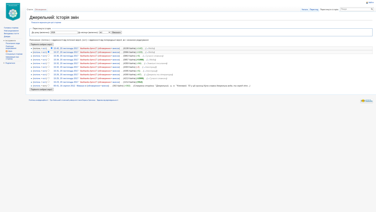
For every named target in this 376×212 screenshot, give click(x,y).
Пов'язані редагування (11, 47)
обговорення (104, 48)
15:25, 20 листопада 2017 (66, 78)
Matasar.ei (81, 86)
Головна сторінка (11, 28)
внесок (116, 48)
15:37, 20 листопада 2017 (66, 52)
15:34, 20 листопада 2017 (66, 59)
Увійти (371, 2)
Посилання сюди (13, 43)
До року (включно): (41, 32)
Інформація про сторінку (12, 58)
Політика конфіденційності (38, 100)
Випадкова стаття (11, 34)
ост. (44, 48)
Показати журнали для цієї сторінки (46, 22)
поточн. (37, 52)
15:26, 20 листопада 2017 (66, 74)
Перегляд (314, 9)
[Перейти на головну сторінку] (13, 12)
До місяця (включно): (88, 32)
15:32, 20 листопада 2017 (66, 63)
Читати (305, 9)
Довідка (7, 36)
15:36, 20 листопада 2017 (66, 56)
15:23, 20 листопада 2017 (66, 82)
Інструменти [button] (10, 41)
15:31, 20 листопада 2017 (66, 71)
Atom (10, 51)
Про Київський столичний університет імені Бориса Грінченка (72, 100)
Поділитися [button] (10, 63)
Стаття (30, 9)
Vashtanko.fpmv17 (88, 48)
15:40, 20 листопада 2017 (66, 48)
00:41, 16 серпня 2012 (64, 86)
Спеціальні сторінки (14, 54)
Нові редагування (11, 31)
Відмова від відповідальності (107, 100)
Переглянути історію (329, 9)
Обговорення (40, 9)
